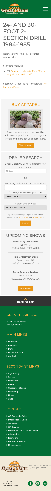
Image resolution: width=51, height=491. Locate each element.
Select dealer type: (25, 203)
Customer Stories (17, 388)
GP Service (13, 427)
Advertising (13, 434)
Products (12, 341)
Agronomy (13, 373)
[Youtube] (37, 483)
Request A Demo (17, 441)
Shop (11, 399)
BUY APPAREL (25, 104)
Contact (12, 356)
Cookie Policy (8, 483)
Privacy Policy (37, 217)
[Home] (14, 9)
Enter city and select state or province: (25, 183)
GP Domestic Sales (17, 416)
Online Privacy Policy (10, 485)
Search (25, 223)
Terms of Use (23, 217)
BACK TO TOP (25, 302)
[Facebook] (30, 483)
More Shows (25, 288)
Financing (13, 391)
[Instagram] (45, 483)
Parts (10, 349)
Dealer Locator (15, 352)
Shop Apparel (25, 145)
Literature (13, 381)
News (11, 395)
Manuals (12, 345)
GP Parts (12, 423)
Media (11, 384)
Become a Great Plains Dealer (23, 430)
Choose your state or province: (25, 192)
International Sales (17, 420)
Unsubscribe (14, 445)
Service (11, 377)
